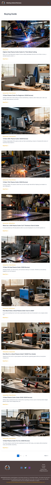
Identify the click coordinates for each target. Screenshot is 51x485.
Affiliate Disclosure (44, 470)
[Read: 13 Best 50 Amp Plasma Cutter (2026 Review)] (25, 249)
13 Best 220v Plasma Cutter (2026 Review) (15, 138)
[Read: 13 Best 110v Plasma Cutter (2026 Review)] (25, 164)
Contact (43, 466)
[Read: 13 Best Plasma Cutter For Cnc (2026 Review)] (25, 422)
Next (46, 455)
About (43, 467)
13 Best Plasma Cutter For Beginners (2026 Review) (18, 95)
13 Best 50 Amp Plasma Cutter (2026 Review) (16, 267)
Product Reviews (12, 93)
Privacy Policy (44, 469)
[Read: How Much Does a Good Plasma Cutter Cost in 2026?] (25, 292)
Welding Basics (12, 223)
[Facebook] (22, 468)
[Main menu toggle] (48, 3)
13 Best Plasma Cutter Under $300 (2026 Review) (17, 397)
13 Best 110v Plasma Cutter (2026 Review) (15, 182)
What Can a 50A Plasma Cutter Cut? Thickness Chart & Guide (21, 225)
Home (43, 464)
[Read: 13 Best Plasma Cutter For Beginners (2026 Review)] (25, 77)
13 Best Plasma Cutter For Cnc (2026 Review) (16, 440)
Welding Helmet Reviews (13, 3)
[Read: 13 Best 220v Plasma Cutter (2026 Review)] (25, 120)
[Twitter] (25, 468)
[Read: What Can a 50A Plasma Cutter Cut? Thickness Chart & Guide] (25, 207)
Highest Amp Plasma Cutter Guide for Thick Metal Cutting (20, 52)
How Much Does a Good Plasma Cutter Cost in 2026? (18, 310)
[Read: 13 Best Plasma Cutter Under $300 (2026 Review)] (25, 379)
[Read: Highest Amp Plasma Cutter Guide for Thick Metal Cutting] (25, 34)
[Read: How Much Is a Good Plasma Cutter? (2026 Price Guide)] (25, 336)
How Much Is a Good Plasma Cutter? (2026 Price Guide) (19, 354)
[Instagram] (29, 468)
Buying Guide (5, 49)
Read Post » (5, 59)
